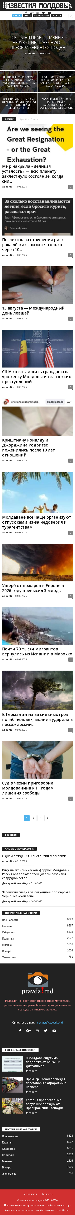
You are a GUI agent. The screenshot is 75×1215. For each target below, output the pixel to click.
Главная (56, 15)
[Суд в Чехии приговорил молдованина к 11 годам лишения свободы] (37, 760)
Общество (8, 932)
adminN (30, 53)
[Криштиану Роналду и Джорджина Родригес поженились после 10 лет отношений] (37, 417)
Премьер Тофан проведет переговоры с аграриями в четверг (46, 1083)
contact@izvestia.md (50, 1022)
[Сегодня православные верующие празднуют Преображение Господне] (37, 45)
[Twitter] (44, 13)
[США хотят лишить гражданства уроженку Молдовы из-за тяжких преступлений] (37, 348)
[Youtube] (49, 13)
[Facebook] (26, 13)
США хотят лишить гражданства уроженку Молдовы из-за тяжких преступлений (36, 376)
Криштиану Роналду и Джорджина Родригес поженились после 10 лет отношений (28, 447)
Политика (8, 938)
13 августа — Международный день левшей (33, 310)
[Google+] (32, 13)
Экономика (9, 957)
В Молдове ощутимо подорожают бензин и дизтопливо (43, 1062)
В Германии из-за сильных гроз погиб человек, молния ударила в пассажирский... (37, 719)
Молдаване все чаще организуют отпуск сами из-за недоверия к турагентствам (36, 522)
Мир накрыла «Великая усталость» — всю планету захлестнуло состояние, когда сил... (32, 174)
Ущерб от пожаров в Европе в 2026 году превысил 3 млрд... (33, 588)
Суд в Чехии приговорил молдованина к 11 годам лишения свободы (28, 788)
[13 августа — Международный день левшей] (37, 285)
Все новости (41, 15)
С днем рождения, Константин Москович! (34, 856)
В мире (17, 15)
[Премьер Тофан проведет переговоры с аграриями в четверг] (12, 1085)
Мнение (7, 944)
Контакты (47, 1193)
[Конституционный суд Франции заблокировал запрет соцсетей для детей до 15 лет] (19, 107)
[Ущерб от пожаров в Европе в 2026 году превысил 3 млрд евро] (37, 562)
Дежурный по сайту (15, 883)
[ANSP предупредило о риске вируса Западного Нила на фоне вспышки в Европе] (56, 107)
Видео (27, 15)
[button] (68, 5)
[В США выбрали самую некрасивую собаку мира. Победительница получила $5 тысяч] (19, 85)
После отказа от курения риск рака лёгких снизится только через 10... (33, 244)
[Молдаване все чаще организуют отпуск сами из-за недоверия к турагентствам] (37, 492)
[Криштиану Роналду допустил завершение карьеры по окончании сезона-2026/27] (56, 85)
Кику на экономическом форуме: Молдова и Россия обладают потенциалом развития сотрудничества (35, 874)
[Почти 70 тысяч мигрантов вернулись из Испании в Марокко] (37, 626)
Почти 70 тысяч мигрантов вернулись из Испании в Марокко (37, 651)
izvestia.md (63, 1210)
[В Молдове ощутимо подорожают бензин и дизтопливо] (12, 1064)
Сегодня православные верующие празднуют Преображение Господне (45, 1104)
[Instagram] (38, 13)
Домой (23, 119)
